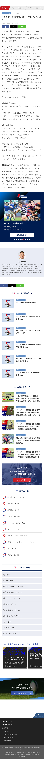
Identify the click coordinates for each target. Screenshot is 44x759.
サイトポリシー (8, 737)
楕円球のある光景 (13, 510)
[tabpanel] (22, 219)
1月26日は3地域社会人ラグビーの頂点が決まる (28, 359)
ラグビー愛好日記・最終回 (26, 302)
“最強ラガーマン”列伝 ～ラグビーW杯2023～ (22, 542)
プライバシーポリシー (10, 734)
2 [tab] (16, 239)
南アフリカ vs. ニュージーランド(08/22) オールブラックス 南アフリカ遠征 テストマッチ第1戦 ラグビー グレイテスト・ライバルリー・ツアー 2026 (15, 658)
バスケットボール (13, 610)
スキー (8, 622)
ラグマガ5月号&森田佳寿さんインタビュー (28, 317)
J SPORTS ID (6, 721)
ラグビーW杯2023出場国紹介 (17, 536)
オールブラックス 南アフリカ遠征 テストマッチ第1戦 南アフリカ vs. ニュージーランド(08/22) (14, 662)
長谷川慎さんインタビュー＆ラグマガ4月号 (28, 331)
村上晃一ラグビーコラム (15, 497)
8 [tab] (27, 239)
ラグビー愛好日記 (13, 555)
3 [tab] (18, 239)
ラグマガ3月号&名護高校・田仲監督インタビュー (28, 345)
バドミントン (11, 628)
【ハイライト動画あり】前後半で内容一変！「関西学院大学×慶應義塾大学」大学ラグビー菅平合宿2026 (28, 412)
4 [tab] (20, 239)
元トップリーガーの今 (14, 516)
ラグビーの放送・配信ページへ (22, 693)
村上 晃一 (16, 23)
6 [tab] (23, 239)
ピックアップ (11, 633)
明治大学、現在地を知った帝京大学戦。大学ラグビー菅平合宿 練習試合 (28, 440)
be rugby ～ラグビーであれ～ (17, 523)
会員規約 (6, 731)
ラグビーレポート (13, 504)
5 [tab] (22, 239)
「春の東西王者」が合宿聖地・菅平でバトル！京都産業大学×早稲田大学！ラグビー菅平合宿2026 (28, 398)
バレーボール (11, 604)
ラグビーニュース (13, 529)
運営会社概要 (8, 740)
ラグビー (4, 8)
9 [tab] (29, 239)
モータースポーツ (13, 598)
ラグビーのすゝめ (13, 548)
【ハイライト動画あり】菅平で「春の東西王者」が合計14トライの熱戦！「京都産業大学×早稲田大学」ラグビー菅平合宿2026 (28, 454)
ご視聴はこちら (22, 235)
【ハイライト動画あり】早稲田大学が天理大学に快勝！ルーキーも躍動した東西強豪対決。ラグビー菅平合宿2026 (28, 426)
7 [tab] (25, 239)
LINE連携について (7, 724)
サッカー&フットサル (18, 8)
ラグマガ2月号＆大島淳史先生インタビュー (28, 373)
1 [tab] (14, 239)
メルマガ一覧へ (22, 480)
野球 (8, 575)
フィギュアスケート (14, 616)
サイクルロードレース (34, 8)
